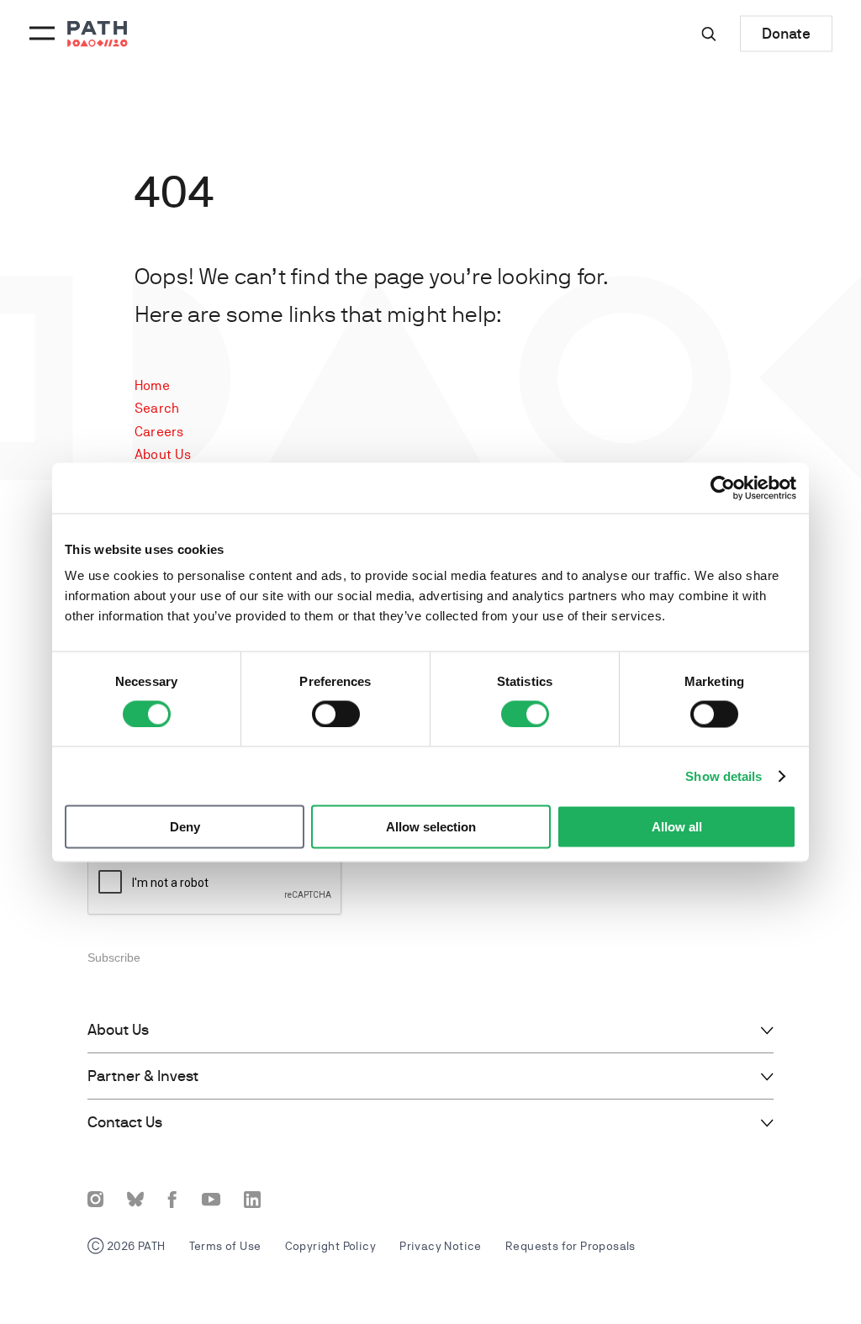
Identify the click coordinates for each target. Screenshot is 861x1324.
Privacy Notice (440, 1246)
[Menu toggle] (39, 34)
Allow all (677, 827)
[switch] (336, 713)
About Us (163, 454)
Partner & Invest (142, 1076)
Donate (786, 33)
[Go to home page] (97, 34)
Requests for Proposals (570, 1246)
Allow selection (431, 827)
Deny (185, 827)
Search (157, 408)
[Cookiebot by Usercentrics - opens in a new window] (722, 487)
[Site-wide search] (709, 34)
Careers (159, 432)
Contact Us (124, 1122)
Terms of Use (225, 1246)
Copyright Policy (330, 1246)
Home (152, 385)
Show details (723, 775)
